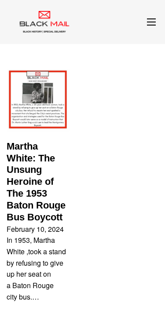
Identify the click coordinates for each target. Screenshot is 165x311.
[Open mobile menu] (151, 22)
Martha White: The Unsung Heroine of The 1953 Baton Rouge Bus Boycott (36, 182)
